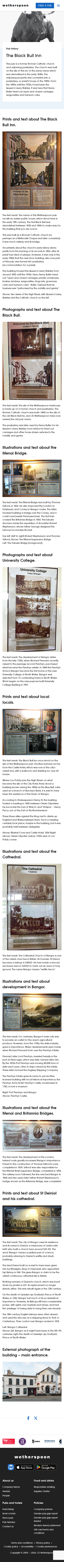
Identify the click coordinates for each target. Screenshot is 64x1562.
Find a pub (45, 5)
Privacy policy (43, 1542)
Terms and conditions (22, 1542)
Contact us (8, 1526)
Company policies (43, 1509)
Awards (6, 1491)
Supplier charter (42, 1491)
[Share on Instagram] (28, 1418)
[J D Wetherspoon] (15, 5)
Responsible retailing (44, 1487)
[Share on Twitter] (36, 1418)
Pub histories (8, 1522)
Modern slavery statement (47, 1525)
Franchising (8, 1509)
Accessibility (27, 1546)
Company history (11, 1487)
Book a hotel (8, 1513)
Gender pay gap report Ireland (46, 1519)
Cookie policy (11, 1546)
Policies (38, 1503)
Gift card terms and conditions (43, 1531)
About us (8, 1480)
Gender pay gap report (46, 1513)
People (6, 1495)
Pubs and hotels (12, 1503)
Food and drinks (44, 1480)
